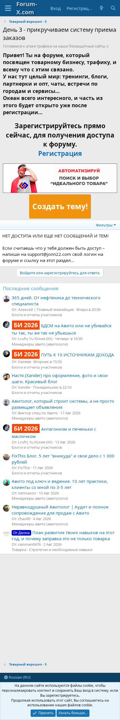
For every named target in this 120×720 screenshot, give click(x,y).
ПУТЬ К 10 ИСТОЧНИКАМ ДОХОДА (64, 355)
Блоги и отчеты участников (37, 314)
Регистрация (60, 153)
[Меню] (8, 8)
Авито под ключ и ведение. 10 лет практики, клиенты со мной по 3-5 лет (60, 484)
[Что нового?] (101, 8)
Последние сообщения (31, 288)
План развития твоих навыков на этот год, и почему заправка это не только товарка (63, 535)
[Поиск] (113, 8)
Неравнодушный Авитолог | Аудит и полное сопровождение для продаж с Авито (60, 510)
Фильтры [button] (104, 225)
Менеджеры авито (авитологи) (40, 344)
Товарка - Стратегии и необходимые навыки (52, 549)
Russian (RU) (19, 677)
